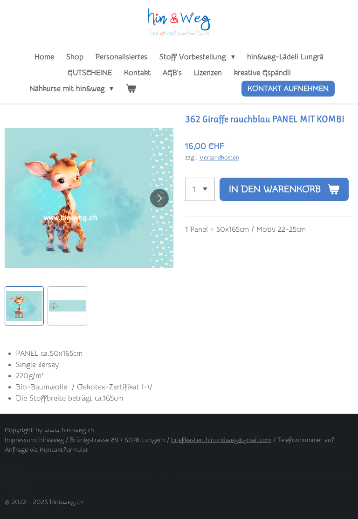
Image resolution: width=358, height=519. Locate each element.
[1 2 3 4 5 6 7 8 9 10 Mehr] (200, 189)
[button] (24, 305)
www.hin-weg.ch (69, 430)
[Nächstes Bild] (159, 198)
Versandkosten (219, 157)
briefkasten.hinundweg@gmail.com (221, 440)
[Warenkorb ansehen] (130, 89)
